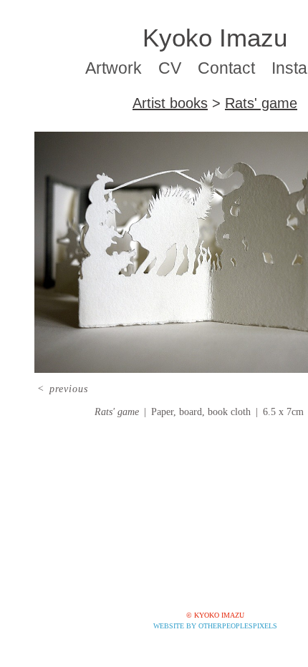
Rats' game (261, 103)
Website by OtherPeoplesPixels (215, 626)
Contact (226, 68)
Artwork (113, 68)
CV (169, 68)
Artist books (170, 103)
